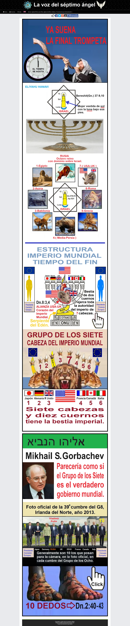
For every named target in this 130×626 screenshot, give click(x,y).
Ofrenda (19, 12)
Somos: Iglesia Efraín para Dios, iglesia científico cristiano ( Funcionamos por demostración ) (50, 12)
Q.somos (13, 12)
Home (5, 12)
